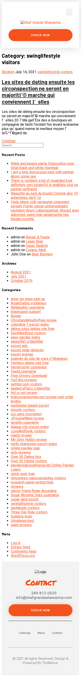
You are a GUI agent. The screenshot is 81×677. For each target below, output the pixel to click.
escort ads (19, 346)
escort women (22, 354)
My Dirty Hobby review (29, 439)
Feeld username (23, 371)
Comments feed (23, 551)
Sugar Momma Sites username (35, 495)
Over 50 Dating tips (26, 457)
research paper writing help (32, 482)
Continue (9, 141)
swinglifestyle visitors (55, 72)
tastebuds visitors (25, 508)
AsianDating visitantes (28, 303)
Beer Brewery (42, 254)
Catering (24, 633)
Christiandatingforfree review (34, 320)
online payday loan (25, 448)
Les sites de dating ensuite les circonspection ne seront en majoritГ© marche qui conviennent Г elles (38, 92)
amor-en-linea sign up (28, 299)
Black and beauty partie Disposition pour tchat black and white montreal (42, 165)
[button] (69, 12)
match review (21, 435)
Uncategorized (22, 521)
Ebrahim (8, 72)
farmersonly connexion (29, 367)
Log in (15, 543)
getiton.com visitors (26, 384)
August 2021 (21, 272)
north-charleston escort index (34, 444)
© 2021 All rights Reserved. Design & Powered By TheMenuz (40, 661)
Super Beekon (37, 246)
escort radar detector (27, 350)
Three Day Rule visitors (29, 512)
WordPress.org (23, 556)
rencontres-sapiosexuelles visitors (38, 478)
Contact (57, 633)
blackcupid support (26, 312)
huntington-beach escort (30, 405)
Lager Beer (34, 241)
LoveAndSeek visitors (28, 431)
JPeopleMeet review (27, 418)
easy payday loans (25, 337)
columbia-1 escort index (30, 324)
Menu (41, 633)
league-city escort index (30, 427)
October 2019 (21, 281)
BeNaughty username (27, 307)
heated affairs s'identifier (30, 388)
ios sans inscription (26, 414)
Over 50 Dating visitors (29, 461)
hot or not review (24, 393)
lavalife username (25, 422)
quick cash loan (23, 474)
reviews (17, 486)
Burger (16, 316)
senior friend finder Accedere (34, 491)
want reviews (21, 525)
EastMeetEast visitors (28, 333)
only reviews (21, 452)
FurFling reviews (24, 380)
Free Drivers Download (29, 376)
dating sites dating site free (32, 329)
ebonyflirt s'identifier (27, 341)
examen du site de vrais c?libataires (39, 358)
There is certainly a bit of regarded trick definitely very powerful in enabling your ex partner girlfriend (44, 184)
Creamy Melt (36, 250)
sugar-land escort (24, 499)
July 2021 (18, 276)
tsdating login (21, 516)
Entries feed (20, 547)
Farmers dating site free (30, 363)
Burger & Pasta (38, 237)
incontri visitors (23, 410)
